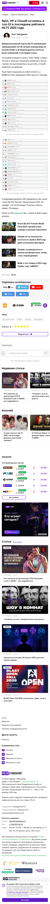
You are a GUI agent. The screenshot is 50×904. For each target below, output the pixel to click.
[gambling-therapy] (40, 871)
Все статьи (17, 542)
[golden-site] (14, 863)
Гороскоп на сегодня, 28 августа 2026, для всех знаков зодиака (24, 659)
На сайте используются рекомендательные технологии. (24, 855)
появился (18, 213)
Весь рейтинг (14, 497)
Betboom (38, 320)
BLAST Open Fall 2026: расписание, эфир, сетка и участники (25, 699)
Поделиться (23, 334)
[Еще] (47, 3)
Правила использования (11, 725)
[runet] (4, 863)
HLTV (13, 275)
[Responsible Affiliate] (11, 879)
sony (19, 320)
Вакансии (5, 721)
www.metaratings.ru (29, 781)
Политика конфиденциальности (14, 729)
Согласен (25, 900)
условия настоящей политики (17, 892)
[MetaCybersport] (12, 773)
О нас (4, 718)
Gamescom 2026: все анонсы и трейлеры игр (25, 9)
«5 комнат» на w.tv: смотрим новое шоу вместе (24, 619)
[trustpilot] (7, 871)
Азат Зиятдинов (19, 34)
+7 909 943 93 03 (16, 824)
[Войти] (42, 3)
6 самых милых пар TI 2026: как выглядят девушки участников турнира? (13, 436)
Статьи (6, 541)
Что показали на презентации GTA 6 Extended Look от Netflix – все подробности (15, 397)
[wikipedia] (29, 863)
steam (28, 320)
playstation (8, 320)
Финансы (5, 740)
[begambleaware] (24, 871)
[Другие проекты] (10, 3)
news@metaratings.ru (17, 821)
